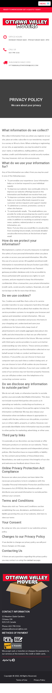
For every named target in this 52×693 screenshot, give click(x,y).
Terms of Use (21, 680)
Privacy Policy (39, 680)
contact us (31, 560)
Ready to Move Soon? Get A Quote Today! (22, 9)
